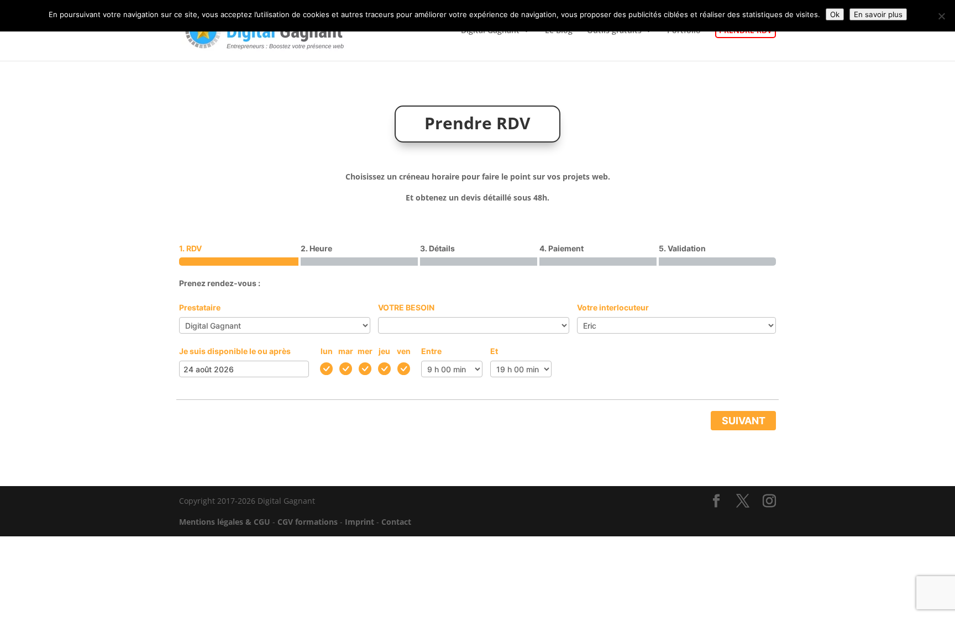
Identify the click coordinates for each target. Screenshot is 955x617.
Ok (834, 14)
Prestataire (200, 307)
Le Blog (559, 31)
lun (327, 351)
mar (345, 351)
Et (494, 351)
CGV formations (307, 521)
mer (365, 351)
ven (404, 351)
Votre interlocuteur (613, 307)
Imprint (359, 521)
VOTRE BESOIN (406, 307)
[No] (941, 16)
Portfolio (684, 31)
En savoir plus (878, 14)
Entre (431, 351)
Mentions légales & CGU (224, 521)
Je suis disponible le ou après (235, 351)
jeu (384, 351)
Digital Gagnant (490, 31)
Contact (396, 521)
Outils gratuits (614, 31)
